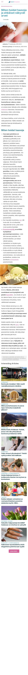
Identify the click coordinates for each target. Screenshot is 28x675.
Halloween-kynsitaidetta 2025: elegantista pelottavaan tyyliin (13, 546)
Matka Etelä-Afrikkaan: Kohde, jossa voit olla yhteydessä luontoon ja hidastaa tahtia (13, 432)
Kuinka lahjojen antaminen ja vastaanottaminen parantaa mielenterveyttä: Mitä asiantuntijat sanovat (12, 501)
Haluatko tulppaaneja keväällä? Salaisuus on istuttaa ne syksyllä (13, 524)
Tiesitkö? (4, 497)
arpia (17, 324)
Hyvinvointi (4, 382)
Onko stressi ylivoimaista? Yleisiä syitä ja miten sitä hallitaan (14, 454)
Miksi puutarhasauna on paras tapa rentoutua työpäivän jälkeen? (12, 408)
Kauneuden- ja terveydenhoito (10, 473)
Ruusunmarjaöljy (9, 229)
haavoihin (9, 295)
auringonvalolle (8, 180)
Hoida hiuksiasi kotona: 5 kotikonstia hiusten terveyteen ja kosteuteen (13, 477)
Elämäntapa (4, 404)
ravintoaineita (14, 259)
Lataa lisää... (14, 551)
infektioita (4, 109)
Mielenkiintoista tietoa (6, 6)
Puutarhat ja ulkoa (6, 521)
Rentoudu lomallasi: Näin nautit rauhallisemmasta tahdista (13, 385)
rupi (20, 220)
